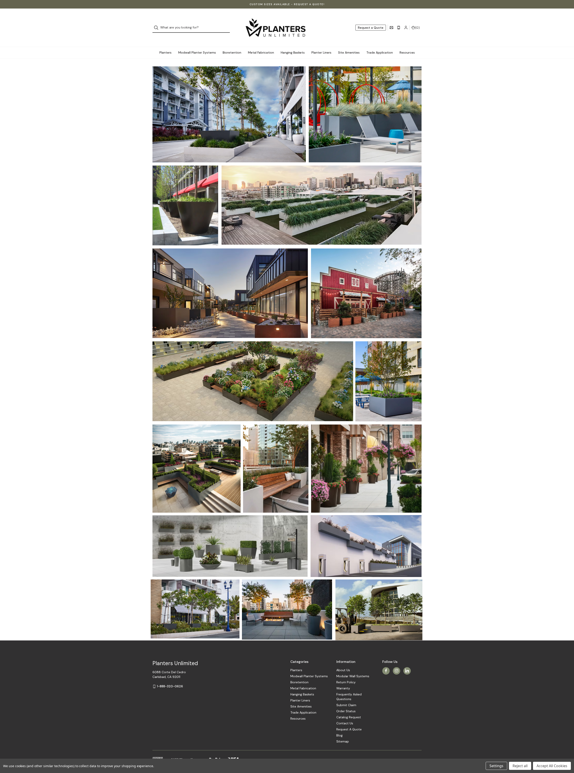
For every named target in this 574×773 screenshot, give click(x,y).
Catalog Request (348, 717)
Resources (407, 52)
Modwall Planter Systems (197, 52)
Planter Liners (321, 52)
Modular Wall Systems (352, 676)
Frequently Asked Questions (349, 696)
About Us (343, 670)
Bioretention (232, 52)
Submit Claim (346, 705)
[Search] (157, 28)
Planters (165, 52)
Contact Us (344, 723)
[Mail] (391, 27)
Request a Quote (370, 28)
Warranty (343, 688)
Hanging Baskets (293, 52)
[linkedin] (407, 671)
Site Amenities (349, 52)
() (417, 28)
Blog (339, 735)
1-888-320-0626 (170, 686)
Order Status (346, 711)
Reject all (520, 765)
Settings (496, 765)
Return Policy (346, 682)
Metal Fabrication (261, 52)
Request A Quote (349, 729)
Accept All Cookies (552, 765)
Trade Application (379, 52)
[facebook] (386, 671)
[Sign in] (406, 27)
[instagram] (396, 671)
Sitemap (342, 741)
